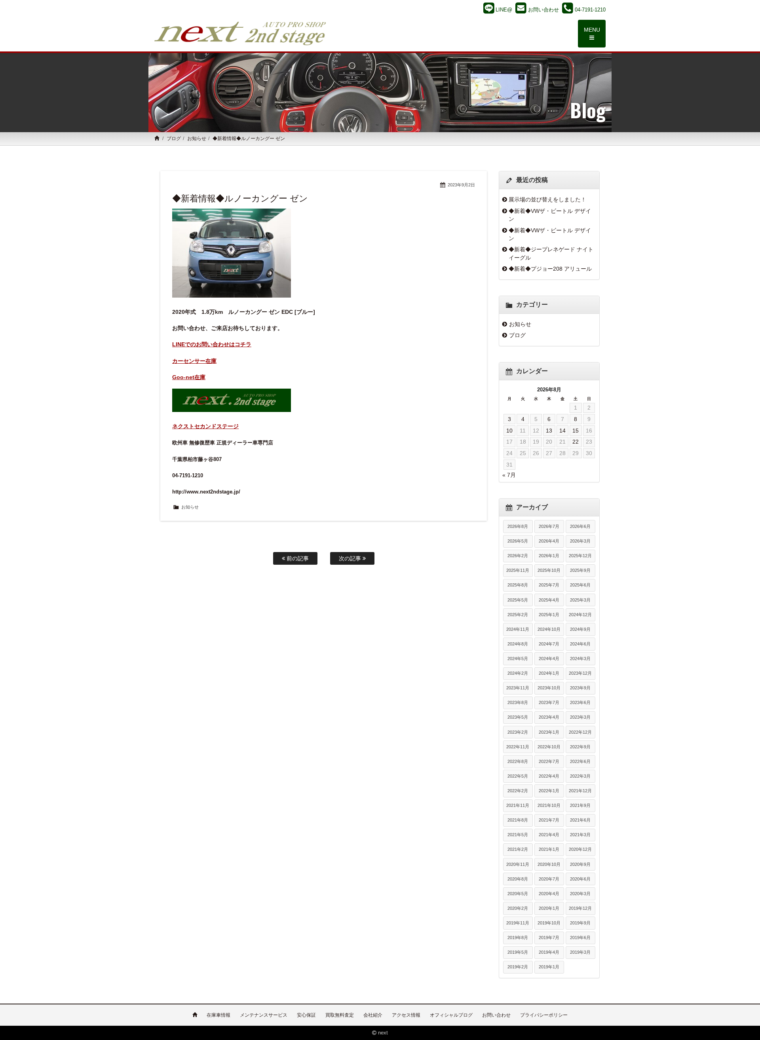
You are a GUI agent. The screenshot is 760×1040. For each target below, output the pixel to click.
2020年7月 (549, 879)
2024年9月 (580, 629)
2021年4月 (549, 834)
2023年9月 (580, 687)
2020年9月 (580, 864)
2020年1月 (549, 908)
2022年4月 (549, 776)
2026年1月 (549, 555)
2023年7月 (549, 702)
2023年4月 (549, 717)
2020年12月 (580, 849)
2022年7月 (549, 761)
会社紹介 (372, 1015)
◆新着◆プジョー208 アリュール (550, 269)
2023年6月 (580, 702)
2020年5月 (517, 893)
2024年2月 (517, 673)
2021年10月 (549, 805)
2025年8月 (517, 585)
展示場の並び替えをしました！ (547, 199)
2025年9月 (580, 570)
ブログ (174, 138)
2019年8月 (517, 937)
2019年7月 (549, 937)
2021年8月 (517, 820)
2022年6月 (580, 761)
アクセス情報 (406, 1015)
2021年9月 (580, 805)
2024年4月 (549, 658)
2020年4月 (549, 893)
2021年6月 (580, 820)
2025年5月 (517, 600)
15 (575, 430)
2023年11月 (517, 687)
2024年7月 (549, 643)
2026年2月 (517, 555)
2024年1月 (549, 673)
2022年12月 (580, 732)
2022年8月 (517, 761)
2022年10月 (549, 746)
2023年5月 (517, 717)
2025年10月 (549, 570)
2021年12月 (580, 790)
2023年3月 (580, 717)
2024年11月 (517, 629)
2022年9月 (580, 746)
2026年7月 (549, 526)
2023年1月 (549, 732)
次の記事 (351, 558)
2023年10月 (549, 687)
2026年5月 (517, 541)
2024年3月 (580, 658)
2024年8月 (517, 643)
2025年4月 (549, 600)
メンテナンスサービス (263, 1015)
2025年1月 (549, 614)
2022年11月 (517, 746)
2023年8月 (517, 702)
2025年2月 (517, 614)
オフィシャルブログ (451, 1015)
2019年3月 (580, 952)
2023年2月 (517, 732)
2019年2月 (517, 966)
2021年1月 (549, 849)
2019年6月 (580, 937)
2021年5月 (517, 834)
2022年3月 (580, 776)
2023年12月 (580, 673)
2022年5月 (517, 776)
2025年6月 (580, 585)
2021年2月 (517, 849)
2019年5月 (517, 952)
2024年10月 (549, 629)
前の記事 (297, 558)
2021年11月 (517, 805)
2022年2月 (517, 790)
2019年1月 (549, 966)
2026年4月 (549, 541)
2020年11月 (517, 864)
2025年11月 (517, 570)
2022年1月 (549, 790)
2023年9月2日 (461, 184)
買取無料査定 (339, 1015)
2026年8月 (517, 526)
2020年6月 (580, 879)
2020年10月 (549, 864)
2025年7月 (549, 585)
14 (562, 430)
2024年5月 (517, 658)
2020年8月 (517, 879)
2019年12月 (580, 908)
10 (509, 430)
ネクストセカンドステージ (205, 426)
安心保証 (306, 1015)
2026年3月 (580, 541)
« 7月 (509, 475)
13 (549, 430)
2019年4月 (549, 952)
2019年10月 (549, 922)
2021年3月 (580, 834)
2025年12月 (580, 555)
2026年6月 (580, 526)
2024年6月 (580, 643)
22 (575, 441)
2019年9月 (580, 922)
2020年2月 (517, 908)
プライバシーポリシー (544, 1015)
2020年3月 (580, 893)
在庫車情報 (218, 1015)
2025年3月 (580, 600)
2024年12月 (580, 614)
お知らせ (196, 138)
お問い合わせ (496, 1015)
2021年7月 (549, 820)
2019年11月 (517, 922)
